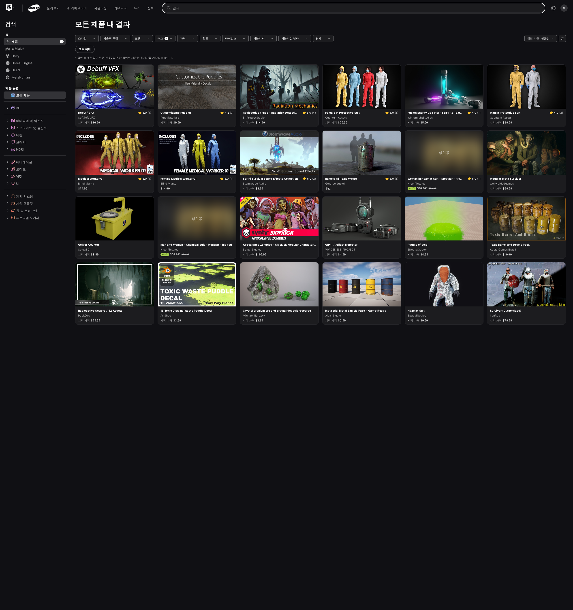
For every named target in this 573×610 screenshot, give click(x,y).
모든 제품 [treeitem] (23, 95)
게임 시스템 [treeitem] (24, 196)
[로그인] (564, 8)
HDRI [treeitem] (20, 149)
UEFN (16, 70)
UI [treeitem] (17, 183)
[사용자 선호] (562, 38)
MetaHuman (21, 77)
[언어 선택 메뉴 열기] (553, 8)
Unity (15, 56)
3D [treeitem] (18, 108)
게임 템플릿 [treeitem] (24, 203)
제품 (15, 41)
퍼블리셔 (18, 49)
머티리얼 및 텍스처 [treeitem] (30, 120)
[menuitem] (53, 8)
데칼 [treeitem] (19, 135)
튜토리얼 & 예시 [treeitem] (27, 217)
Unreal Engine (22, 63)
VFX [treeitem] (19, 176)
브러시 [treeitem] (21, 142)
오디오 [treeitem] (21, 169)
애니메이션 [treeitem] (24, 162)
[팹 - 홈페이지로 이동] (34, 8)
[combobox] (357, 8)
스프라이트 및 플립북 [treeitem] (31, 128)
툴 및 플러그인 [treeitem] (26, 210)
